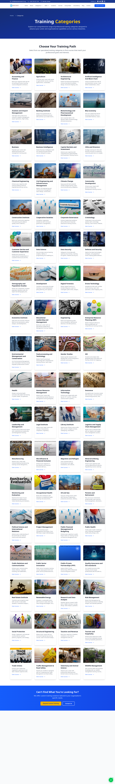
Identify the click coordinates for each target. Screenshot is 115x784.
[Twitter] (100, 1)
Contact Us (68, 703)
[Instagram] (104, 1)
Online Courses (100, 5)
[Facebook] (97, 1)
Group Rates (68, 5)
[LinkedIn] (102, 1)
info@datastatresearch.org (19, 1)
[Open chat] (111, 780)
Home (26, 5)
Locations (53, 5)
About (31, 5)
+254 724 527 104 (34, 1)
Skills (46, 5)
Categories (38, 5)
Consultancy (76, 5)
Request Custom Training (51, 703)
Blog (83, 5)
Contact (88, 5)
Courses (60, 5)
